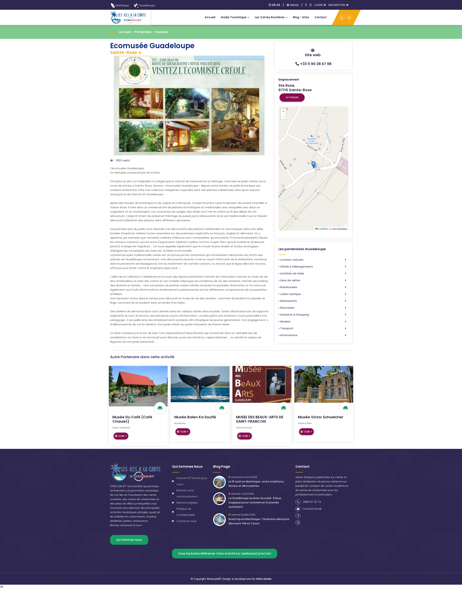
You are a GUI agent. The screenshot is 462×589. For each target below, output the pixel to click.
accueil (125, 32)
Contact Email (311, 509)
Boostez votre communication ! (187, 493)
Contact (321, 17)
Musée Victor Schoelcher (320, 417)
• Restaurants (287, 301)
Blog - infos (301, 17)
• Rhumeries (286, 308)
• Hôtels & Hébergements (295, 266)
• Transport (285, 328)
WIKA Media (263, 579)
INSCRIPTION (337, 5)
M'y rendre (292, 97)
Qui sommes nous (129, 540)
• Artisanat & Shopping (293, 314)
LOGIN (318, 5)
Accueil (210, 17)
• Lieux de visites (289, 280)
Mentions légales (187, 502)
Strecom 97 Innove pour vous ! (191, 481)
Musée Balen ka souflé (195, 417)
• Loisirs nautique (289, 294)
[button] (313, 165)
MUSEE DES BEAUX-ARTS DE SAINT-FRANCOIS (259, 419)
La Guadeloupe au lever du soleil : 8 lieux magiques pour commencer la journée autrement (254, 502)
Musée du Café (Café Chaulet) (132, 419)
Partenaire (143, 32)
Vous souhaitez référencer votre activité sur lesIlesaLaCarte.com (224, 553)
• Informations (287, 335)
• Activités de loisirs (291, 273)
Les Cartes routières (270, 17)
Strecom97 (214, 579)
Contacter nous (186, 521)
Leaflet (323, 229)
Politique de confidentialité (185, 512)
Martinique (122, 5)
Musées (162, 32)
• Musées (284, 321)
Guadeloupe (147, 5)
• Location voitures (290, 260)
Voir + (122, 436)
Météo (294, 5)
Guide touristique (234, 17)
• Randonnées (287, 287)
